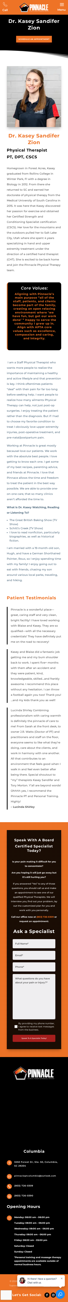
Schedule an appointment (34, 39)
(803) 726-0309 (45, 916)
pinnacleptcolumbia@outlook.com (35, 1175)
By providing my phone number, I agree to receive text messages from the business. (36, 1026)
